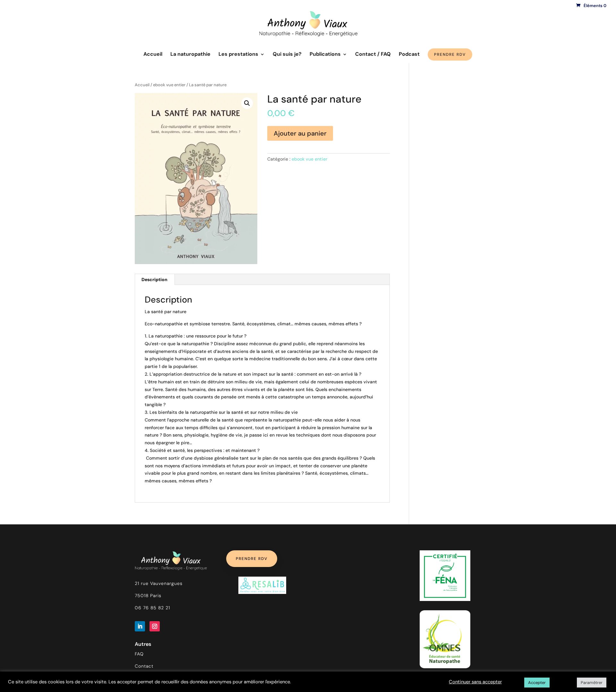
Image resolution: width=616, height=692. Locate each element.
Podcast (409, 54)
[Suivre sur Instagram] (155, 626)
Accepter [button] (537, 682)
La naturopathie (190, 54)
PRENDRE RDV (450, 54)
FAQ (139, 654)
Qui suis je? (287, 54)
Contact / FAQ (373, 54)
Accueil (152, 54)
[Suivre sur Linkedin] (140, 626)
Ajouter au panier (300, 133)
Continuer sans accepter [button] (475, 682)
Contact (144, 666)
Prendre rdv (252, 558)
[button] (247, 103)
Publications (325, 54)
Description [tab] (154, 279)
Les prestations (238, 54)
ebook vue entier (169, 85)
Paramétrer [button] (592, 682)
